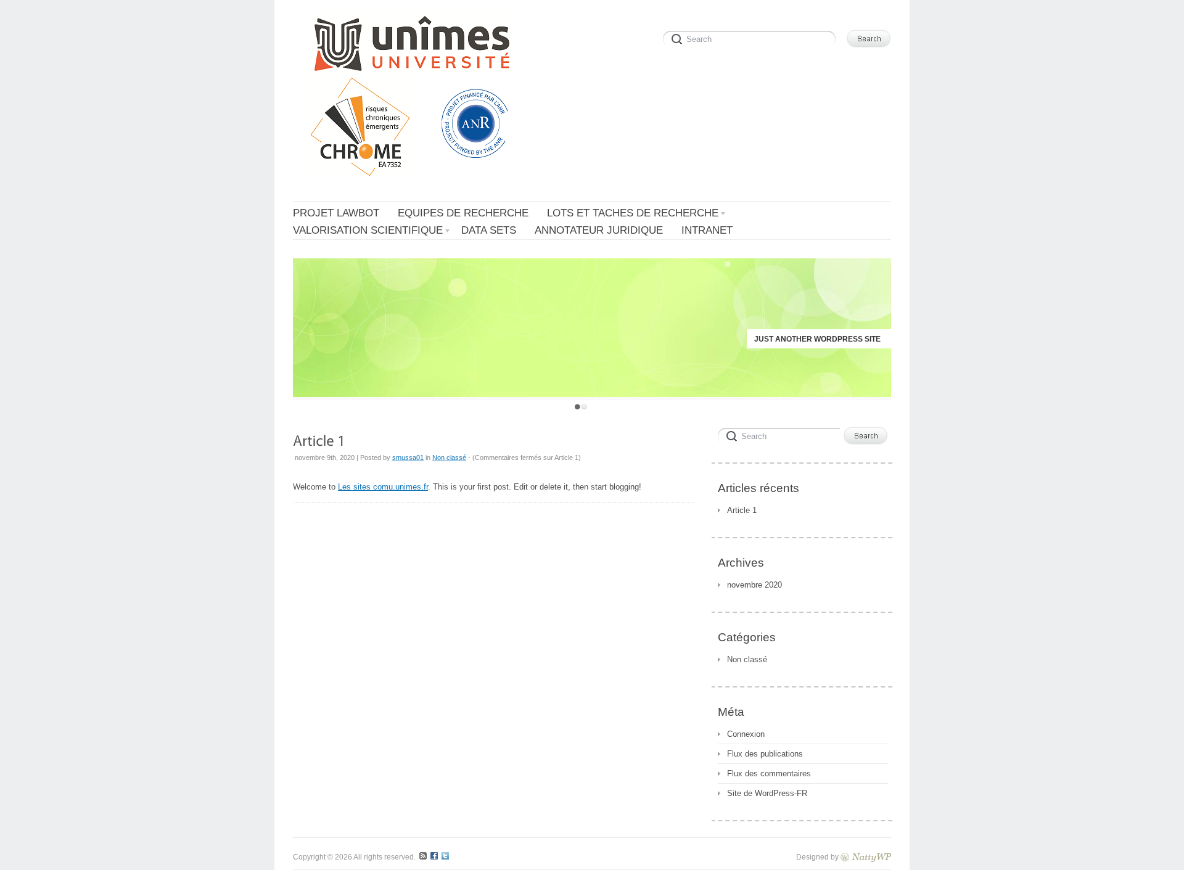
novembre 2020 (754, 584)
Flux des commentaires (769, 773)
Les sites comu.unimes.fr (383, 486)
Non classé (449, 457)
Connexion (746, 734)
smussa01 (408, 457)
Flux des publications (765, 753)
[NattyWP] (866, 857)
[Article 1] (319, 440)
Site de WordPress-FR (767, 793)
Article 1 (742, 510)
